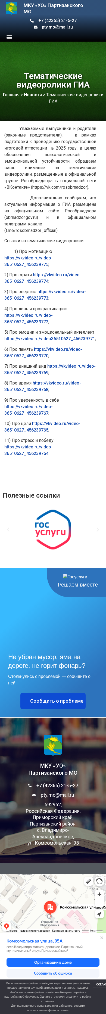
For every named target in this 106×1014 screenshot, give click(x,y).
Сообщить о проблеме (56, 701)
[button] (9, 36)
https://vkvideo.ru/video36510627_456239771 (49, 338)
